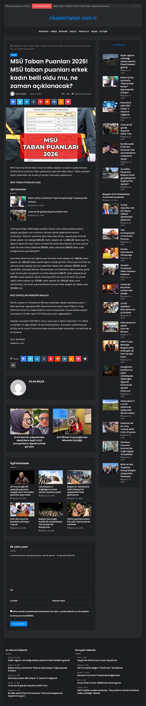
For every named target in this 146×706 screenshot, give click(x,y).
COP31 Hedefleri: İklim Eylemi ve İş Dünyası (127, 308)
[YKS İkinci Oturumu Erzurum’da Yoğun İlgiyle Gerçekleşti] (110, 446)
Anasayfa (43, 31)
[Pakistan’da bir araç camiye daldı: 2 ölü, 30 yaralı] (110, 427)
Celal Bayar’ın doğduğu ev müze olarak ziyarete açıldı (50, 489)
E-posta (14, 600)
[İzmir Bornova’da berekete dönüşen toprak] (22, 509)
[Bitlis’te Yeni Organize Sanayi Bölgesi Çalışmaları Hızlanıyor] (110, 468)
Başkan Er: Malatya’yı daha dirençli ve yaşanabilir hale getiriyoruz (78, 490)
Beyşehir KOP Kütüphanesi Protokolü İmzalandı (116, 196)
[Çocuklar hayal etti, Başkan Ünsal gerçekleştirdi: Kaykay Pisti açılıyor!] (110, 173)
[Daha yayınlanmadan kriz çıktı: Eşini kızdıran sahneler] (79, 509)
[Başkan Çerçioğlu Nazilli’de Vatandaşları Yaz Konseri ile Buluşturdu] (51, 509)
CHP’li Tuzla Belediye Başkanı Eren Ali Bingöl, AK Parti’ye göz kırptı (127, 349)
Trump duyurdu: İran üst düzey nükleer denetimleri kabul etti (127, 212)
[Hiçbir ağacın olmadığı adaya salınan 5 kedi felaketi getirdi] (110, 59)
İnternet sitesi (58, 600)
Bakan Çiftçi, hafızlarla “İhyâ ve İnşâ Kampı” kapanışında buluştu (127, 85)
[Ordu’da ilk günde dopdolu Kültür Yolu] (18, 215)
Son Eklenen (119, 44)
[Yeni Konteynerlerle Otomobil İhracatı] (110, 234)
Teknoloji (83, 31)
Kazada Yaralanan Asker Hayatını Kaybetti (128, 270)
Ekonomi (63, 31)
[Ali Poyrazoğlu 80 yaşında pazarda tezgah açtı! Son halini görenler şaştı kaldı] (22, 477)
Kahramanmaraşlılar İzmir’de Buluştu (128, 327)
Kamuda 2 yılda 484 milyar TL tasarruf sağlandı (73, 6)
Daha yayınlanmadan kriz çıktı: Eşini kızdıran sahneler (78, 522)
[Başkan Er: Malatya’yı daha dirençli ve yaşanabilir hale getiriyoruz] (79, 477)
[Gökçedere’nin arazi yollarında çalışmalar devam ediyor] (110, 405)
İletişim (103, 31)
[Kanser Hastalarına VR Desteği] (110, 253)
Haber (53, 31)
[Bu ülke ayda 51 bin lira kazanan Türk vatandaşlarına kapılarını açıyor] (110, 147)
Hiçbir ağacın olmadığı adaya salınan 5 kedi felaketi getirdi (127, 61)
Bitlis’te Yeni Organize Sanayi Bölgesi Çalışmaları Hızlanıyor (128, 470)
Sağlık (73, 31)
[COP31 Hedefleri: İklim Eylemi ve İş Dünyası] (110, 307)
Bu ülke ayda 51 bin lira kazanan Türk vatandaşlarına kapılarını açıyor (127, 151)
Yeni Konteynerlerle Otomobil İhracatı (127, 234)
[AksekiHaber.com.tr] (73, 17)
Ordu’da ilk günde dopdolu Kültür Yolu (48, 211)
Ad (12, 590)
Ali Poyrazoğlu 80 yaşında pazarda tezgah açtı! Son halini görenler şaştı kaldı (22, 490)
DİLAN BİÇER (20, 94)
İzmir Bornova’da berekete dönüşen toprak (19, 522)
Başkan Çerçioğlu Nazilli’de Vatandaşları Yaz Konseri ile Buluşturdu (51, 523)
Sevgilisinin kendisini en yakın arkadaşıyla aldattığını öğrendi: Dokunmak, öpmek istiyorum (126, 378)
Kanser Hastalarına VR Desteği (126, 252)
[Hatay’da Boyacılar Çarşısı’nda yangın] (110, 288)
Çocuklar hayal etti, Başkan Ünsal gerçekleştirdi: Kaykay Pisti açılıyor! (128, 176)
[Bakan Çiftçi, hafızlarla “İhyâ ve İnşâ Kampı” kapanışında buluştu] (18, 201)
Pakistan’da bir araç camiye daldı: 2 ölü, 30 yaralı (128, 428)
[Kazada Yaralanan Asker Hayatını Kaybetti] (110, 269)
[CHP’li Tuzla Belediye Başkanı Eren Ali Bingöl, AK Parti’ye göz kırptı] (110, 345)
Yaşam (94, 31)
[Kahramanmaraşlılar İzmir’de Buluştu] (110, 326)
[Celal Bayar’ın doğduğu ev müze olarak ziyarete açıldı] (51, 477)
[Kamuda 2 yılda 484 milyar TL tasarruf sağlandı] (110, 106)
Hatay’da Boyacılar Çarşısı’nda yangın (126, 289)
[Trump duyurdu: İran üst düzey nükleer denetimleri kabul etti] (110, 208)
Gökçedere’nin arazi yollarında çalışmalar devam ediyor (127, 407)
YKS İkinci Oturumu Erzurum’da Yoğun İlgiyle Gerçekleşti (126, 448)
